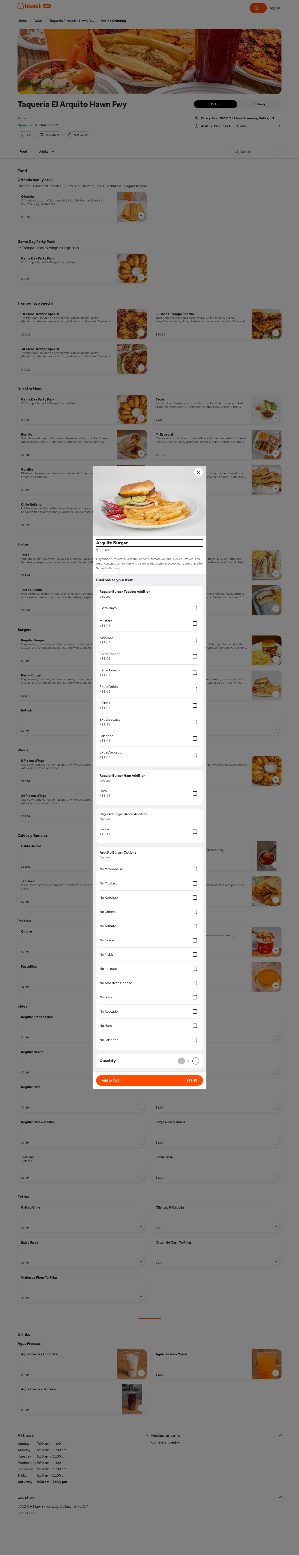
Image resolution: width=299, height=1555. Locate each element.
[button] (149, 501)
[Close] (198, 472)
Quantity (108, 1060)
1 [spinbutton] (189, 1061)
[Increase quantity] (195, 1060)
